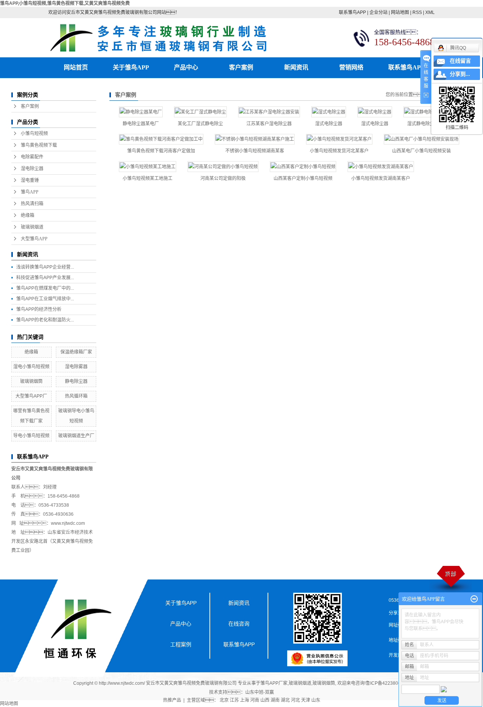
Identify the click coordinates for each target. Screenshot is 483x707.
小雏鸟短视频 (34, 133)
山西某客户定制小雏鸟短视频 (303, 178)
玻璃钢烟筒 (31, 381)
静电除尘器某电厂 (141, 123)
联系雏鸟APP (352, 12)
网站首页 (76, 67)
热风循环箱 (76, 396)
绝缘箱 (27, 215)
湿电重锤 (30, 180)
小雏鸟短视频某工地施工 (147, 178)
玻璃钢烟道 (32, 227)
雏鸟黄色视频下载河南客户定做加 (161, 151)
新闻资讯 (296, 67)
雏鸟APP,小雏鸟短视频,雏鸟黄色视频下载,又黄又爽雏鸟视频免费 (65, 3)
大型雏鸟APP (34, 238)
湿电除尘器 (32, 168)
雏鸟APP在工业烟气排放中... (45, 298)
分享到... (460, 74)
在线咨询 (238, 624)
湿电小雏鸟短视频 (31, 366)
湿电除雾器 (76, 366)
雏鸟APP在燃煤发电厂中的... (45, 288)
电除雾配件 (32, 157)
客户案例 (241, 67)
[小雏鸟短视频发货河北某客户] (339, 139)
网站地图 (400, 12)
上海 (244, 700)
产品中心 (186, 67)
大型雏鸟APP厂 (31, 396)
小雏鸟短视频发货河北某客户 (339, 151)
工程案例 (180, 644)
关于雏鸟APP (131, 67)
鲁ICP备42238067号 (387, 683)
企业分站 (378, 12)
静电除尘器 (76, 381)
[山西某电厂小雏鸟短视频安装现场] (421, 139)
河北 (295, 700)
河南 (254, 700)
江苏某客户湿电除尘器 (269, 123)
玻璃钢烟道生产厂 (76, 435)
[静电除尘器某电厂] (141, 111)
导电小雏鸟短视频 (31, 435)
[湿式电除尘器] (328, 111)
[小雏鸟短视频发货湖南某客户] (381, 166)
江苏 (234, 700)
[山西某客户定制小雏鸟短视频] (303, 166)
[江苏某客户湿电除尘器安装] (269, 111)
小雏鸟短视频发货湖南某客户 (380, 178)
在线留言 (460, 61)
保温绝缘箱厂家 (76, 352)
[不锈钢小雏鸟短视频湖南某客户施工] (255, 139)
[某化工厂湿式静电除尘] (200, 111)
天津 (305, 700)
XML (430, 12)
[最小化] (474, 599)
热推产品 (172, 700)
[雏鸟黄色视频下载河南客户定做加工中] (161, 139)
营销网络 (351, 67)
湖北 (285, 700)
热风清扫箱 (32, 203)
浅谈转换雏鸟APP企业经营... (45, 267)
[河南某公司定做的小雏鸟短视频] (223, 166)
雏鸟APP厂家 (274, 683)
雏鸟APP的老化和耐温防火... (45, 320)
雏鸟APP (29, 192)
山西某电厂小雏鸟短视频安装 (421, 151)
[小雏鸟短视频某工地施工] (147, 166)
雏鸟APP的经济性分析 (39, 309)
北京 (224, 700)
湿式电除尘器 (328, 123)
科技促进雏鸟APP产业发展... (45, 277)
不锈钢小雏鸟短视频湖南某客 (254, 151)
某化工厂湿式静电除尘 (200, 123)
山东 (315, 700)
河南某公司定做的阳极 (223, 178)
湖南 (275, 700)
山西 (264, 700)
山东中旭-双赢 (259, 692)
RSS (417, 12)
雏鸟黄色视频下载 (39, 145)
